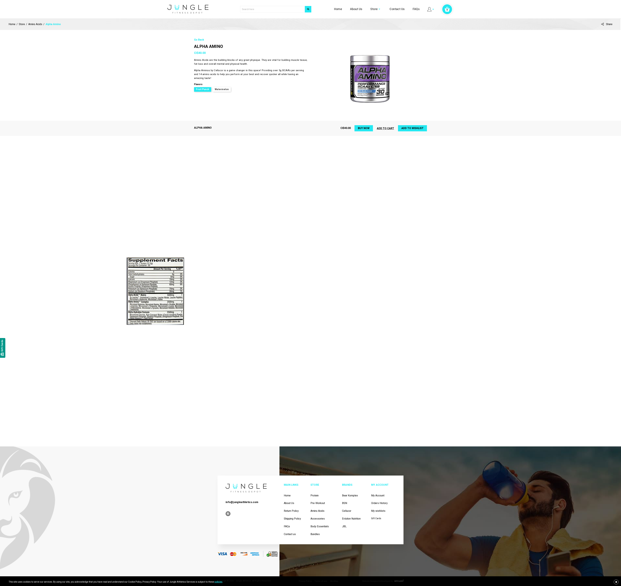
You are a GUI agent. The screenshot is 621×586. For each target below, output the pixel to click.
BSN (344, 503)
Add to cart (385, 128)
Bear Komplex (350, 496)
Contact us (290, 534)
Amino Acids (317, 511)
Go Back (199, 40)
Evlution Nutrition (351, 519)
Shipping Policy (292, 519)
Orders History (379, 503)
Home (344, 9)
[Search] (308, 9)
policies (218, 582)
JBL (344, 526)
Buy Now (364, 128)
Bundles (315, 534)
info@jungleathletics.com (242, 502)
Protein (314, 496)
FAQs (417, 9)
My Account (377, 496)
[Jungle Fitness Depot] (246, 488)
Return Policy (291, 511)
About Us (361, 9)
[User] (430, 9)
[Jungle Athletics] (187, 9)
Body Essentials (319, 526)
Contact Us (399, 9)
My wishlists (378, 511)
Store (380, 9)
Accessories (317, 519)
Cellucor (346, 511)
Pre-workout (317, 503)
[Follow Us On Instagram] (228, 513)
